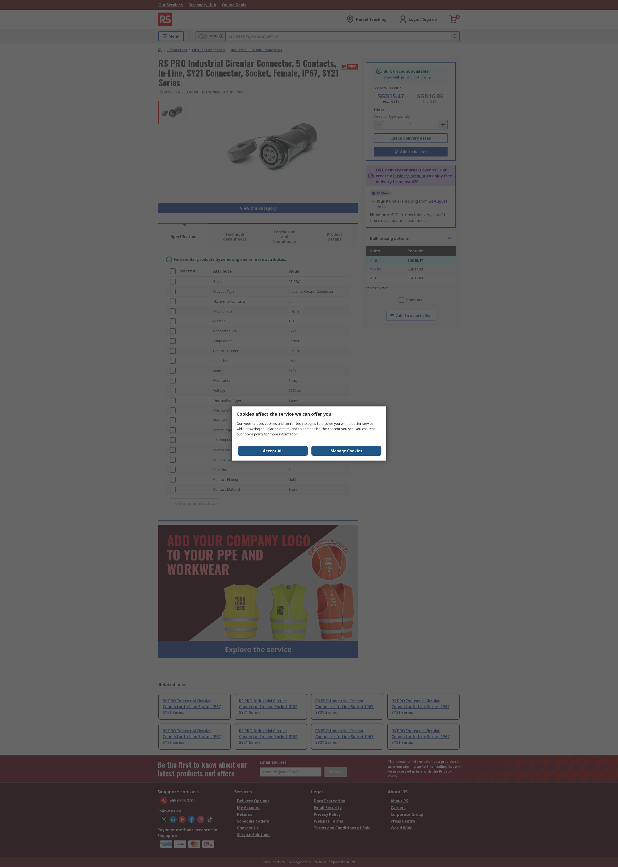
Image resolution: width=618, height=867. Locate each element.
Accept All (273, 451)
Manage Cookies (346, 451)
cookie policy (253, 434)
